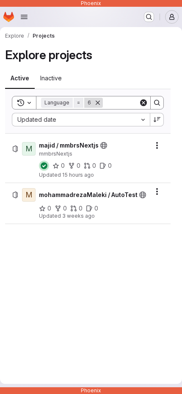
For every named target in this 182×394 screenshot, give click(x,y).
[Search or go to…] (149, 17)
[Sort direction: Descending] (157, 119)
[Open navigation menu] (24, 17)
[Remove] (98, 103)
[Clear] (143, 103)
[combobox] (81, 119)
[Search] (157, 102)
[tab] (20, 78)
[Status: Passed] (44, 166)
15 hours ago (78, 175)
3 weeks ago (78, 216)
